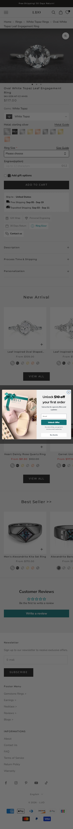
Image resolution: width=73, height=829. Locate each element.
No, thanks (54, 435)
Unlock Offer (54, 422)
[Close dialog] (68, 392)
